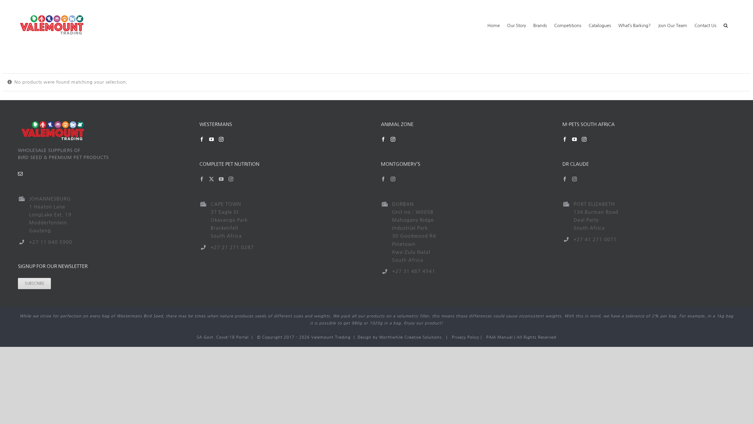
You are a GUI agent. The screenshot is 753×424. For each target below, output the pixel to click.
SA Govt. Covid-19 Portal (223, 337)
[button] (726, 25)
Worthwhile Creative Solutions (410, 337)
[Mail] (20, 173)
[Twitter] (211, 179)
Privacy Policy (465, 337)
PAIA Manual (499, 337)
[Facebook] (201, 139)
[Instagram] (221, 139)
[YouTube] (211, 139)
